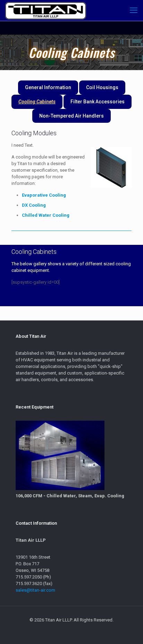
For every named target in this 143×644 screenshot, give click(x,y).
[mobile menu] (134, 10)
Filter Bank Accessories (97, 101)
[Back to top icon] (128, 629)
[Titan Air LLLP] (45, 10)
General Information (48, 87)
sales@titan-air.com (35, 590)
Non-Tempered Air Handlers (71, 116)
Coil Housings (102, 87)
